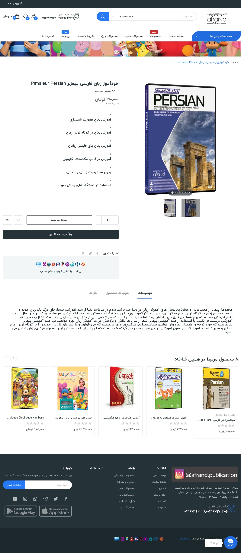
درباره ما (161, 507)
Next (6, 358)
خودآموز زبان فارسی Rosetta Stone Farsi (216, 420)
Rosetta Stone (225, 415)
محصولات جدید (125, 488)
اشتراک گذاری (97, 253)
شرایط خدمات (126, 501)
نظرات (93, 293)
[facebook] (66, 499)
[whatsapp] (35, 499)
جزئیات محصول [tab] (117, 293)
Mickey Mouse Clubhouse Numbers (25, 418)
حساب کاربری (127, 507)
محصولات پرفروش (124, 475)
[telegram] (45, 499)
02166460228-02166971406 (57, 18)
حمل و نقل (160, 495)
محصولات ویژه (126, 495)
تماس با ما (160, 488)
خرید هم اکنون (58, 234)
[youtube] (15, 499)
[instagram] (25, 499)
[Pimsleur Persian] (191, 208)
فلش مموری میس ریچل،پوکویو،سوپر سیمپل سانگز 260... (73, 418)
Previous (13, 358)
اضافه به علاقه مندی (18, 220)
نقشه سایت (159, 482)
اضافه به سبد (59, 219)
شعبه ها (161, 501)
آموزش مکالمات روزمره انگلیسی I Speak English (120, 418)
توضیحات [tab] (144, 293)
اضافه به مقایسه (7, 220)
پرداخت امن (159, 475)
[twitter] (55, 499)
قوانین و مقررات (125, 482)
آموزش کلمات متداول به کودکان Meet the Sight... (168, 418)
